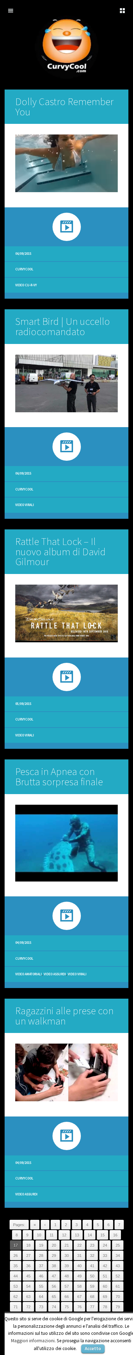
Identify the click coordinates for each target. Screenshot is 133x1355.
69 (105, 1296)
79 (118, 1307)
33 (105, 1255)
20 (54, 1245)
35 (15, 1266)
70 (118, 1296)
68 (92, 1296)
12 (64, 1235)
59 (92, 1286)
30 (67, 1255)
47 (54, 1276)
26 (15, 1255)
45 (28, 1276)
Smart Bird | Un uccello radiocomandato (62, 326)
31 (79, 1255)
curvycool (24, 269)
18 (28, 1245)
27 (28, 1255)
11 (52, 1235)
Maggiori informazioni (33, 1341)
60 (105, 1286)
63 (28, 1296)
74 (54, 1307)
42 (105, 1266)
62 (15, 1296)
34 (118, 1255)
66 (67, 1296)
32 (92, 1255)
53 (15, 1286)
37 (41, 1266)
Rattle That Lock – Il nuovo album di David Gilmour (60, 551)
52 (118, 1276)
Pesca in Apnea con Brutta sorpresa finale (59, 776)
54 (28, 1286)
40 (79, 1266)
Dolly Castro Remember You (64, 106)
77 (92, 1307)
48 (67, 1276)
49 (79, 1276)
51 (105, 1276)
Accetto (93, 1348)
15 (102, 1235)
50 (92, 1276)
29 (54, 1255)
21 (67, 1245)
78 (105, 1307)
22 (79, 1245)
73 (41, 1307)
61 (118, 1286)
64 (41, 1296)
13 (77, 1235)
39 (67, 1266)
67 (79, 1296)
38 (54, 1266)
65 (54, 1296)
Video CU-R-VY (26, 285)
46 (41, 1276)
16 (115, 1235)
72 (28, 1307)
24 (105, 1245)
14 (90, 1235)
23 (92, 1245)
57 (67, 1286)
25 (118, 1245)
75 (67, 1307)
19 (41, 1245)
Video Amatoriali (28, 974)
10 (39, 1235)
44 (15, 1276)
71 (15, 1307)
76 (79, 1307)
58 (79, 1286)
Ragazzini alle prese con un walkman (64, 1015)
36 (28, 1266)
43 (118, 1266)
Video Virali (24, 505)
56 (54, 1286)
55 (41, 1286)
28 (41, 1255)
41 (92, 1266)
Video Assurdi (55, 974)
